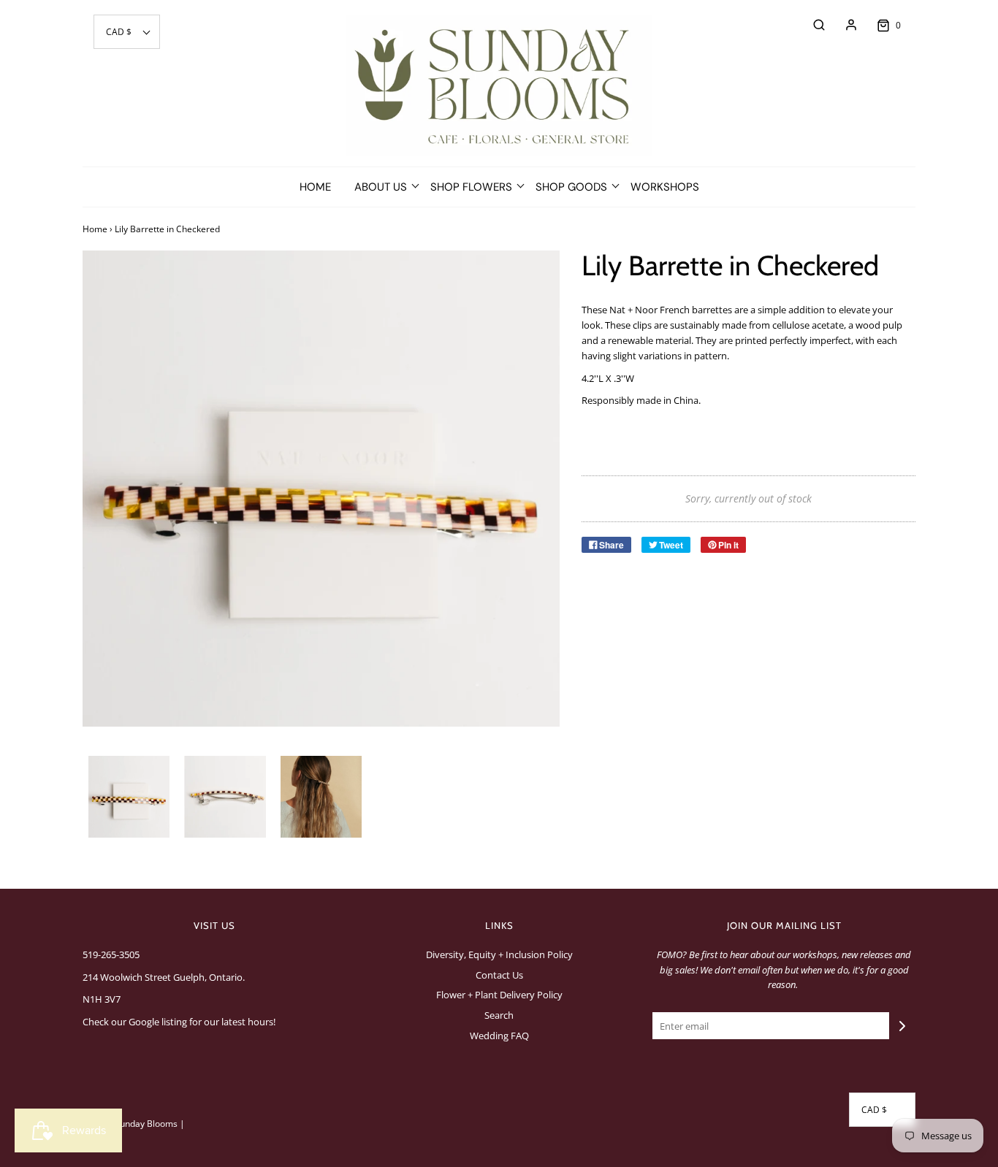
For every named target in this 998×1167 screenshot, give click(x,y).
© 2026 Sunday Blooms (130, 1123)
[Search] (812, 24)
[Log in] (844, 24)
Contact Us (499, 975)
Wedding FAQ (499, 1035)
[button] (127, 32)
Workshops (665, 187)
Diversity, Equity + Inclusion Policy (499, 954)
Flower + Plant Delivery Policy (499, 994)
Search (499, 1015)
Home (315, 187)
